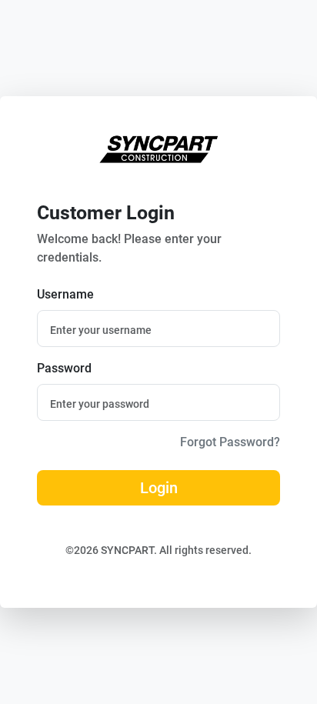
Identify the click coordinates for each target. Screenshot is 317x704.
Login (159, 488)
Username (65, 294)
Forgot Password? (230, 442)
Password (64, 368)
